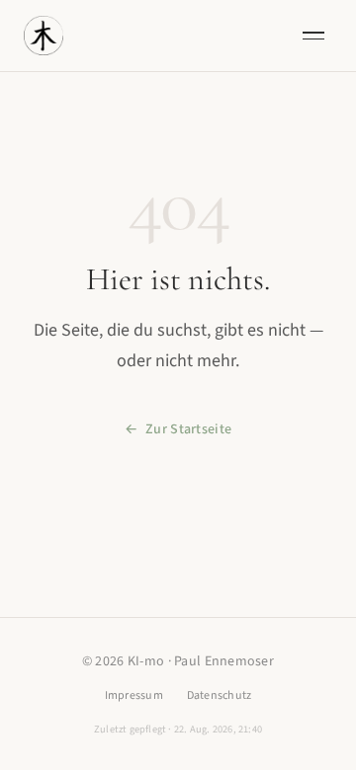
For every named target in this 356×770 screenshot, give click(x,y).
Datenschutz (219, 695)
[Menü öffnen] (313, 35)
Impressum (134, 695)
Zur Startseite (188, 429)
